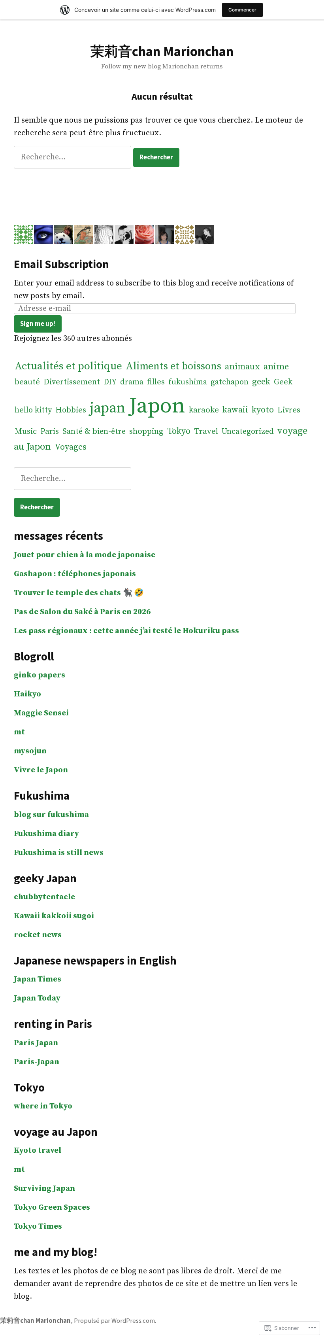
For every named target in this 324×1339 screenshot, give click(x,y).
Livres (288, 410)
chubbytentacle (44, 897)
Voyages (71, 447)
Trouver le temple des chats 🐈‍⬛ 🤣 (79, 593)
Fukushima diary (46, 834)
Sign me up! (37, 324)
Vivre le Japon (41, 770)
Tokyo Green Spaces (52, 1207)
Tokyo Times (38, 1226)
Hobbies (70, 410)
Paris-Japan (36, 1062)
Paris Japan (36, 1043)
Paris (49, 431)
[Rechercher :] (73, 157)
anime (276, 367)
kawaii (235, 410)
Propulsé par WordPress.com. (115, 1320)
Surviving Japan (44, 1188)
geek (261, 381)
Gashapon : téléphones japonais (75, 574)
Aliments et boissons (173, 366)
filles (156, 382)
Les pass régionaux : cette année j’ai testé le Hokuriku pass (126, 631)
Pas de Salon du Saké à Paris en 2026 (82, 612)
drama (131, 382)
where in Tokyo (43, 1106)
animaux (242, 366)
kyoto (263, 410)
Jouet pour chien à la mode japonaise (84, 555)
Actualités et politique (68, 366)
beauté (27, 382)
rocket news (38, 935)
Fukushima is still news (59, 853)
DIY (110, 382)
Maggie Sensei (41, 713)
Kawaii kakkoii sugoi (54, 916)
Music (26, 431)
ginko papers (39, 675)
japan (107, 408)
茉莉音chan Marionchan (162, 51)
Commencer (242, 10)
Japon (157, 406)
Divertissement (71, 382)
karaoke (204, 410)
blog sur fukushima (51, 815)
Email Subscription (61, 264)
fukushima (187, 382)
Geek (283, 382)
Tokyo (178, 431)
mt (19, 732)
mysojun (30, 751)
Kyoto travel (37, 1151)
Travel (206, 431)
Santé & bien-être (94, 432)
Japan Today (37, 998)
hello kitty (33, 410)
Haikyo (27, 694)
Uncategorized (248, 432)
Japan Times (37, 979)
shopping (146, 431)
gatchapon (230, 382)
